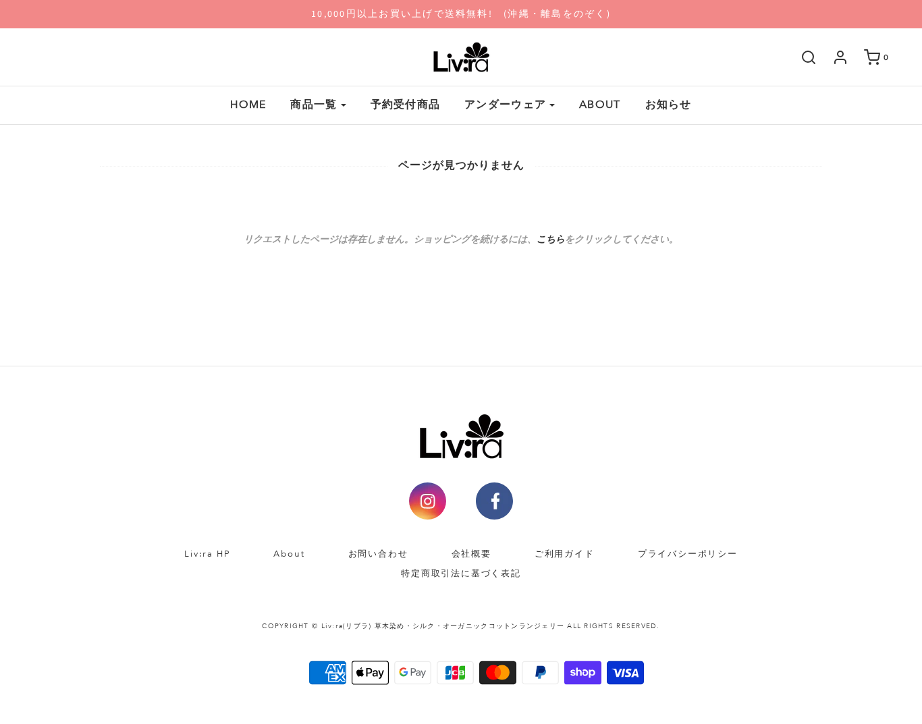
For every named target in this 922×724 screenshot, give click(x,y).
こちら (551, 239)
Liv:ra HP (207, 554)
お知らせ (668, 104)
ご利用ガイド (565, 554)
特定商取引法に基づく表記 (461, 573)
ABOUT (599, 104)
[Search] (802, 57)
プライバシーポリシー (688, 554)
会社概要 (471, 554)
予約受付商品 (406, 104)
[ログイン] (833, 57)
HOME (248, 104)
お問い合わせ (378, 554)
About (288, 554)
